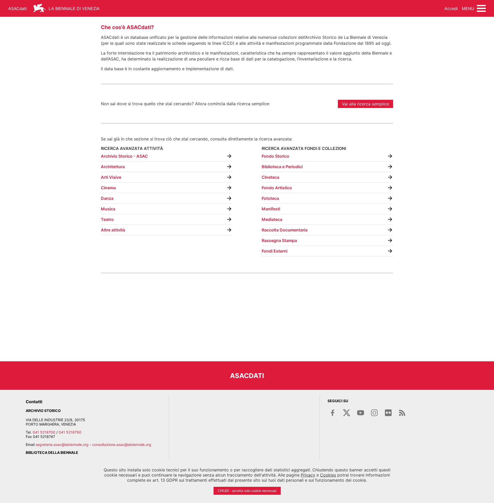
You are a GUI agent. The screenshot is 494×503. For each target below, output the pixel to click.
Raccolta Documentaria (284, 229)
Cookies (328, 475)
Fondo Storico (275, 156)
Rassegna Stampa (279, 240)
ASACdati (17, 8)
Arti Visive (111, 177)
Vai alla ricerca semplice (365, 103)
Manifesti (271, 208)
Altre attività (113, 229)
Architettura (113, 166)
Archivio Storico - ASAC (124, 156)
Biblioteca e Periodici (282, 166)
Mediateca (272, 219)
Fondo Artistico (277, 187)
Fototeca (270, 198)
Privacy (308, 475)
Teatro (107, 219)
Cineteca (270, 177)
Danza (107, 198)
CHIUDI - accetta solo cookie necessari (247, 491)
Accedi (451, 8)
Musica (108, 208)
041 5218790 (70, 432)
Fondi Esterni (274, 251)
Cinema (108, 187)
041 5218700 (44, 432)
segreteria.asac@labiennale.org (62, 444)
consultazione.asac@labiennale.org (121, 444)
